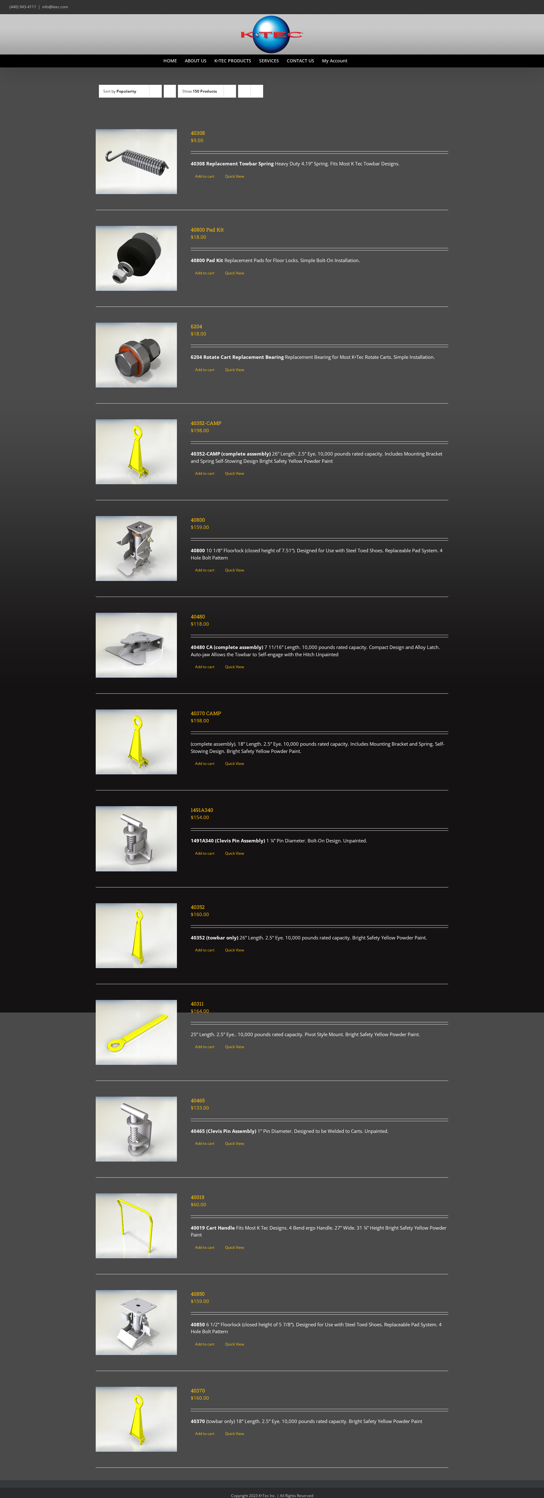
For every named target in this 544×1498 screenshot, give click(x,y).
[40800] (136, 548)
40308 (198, 132)
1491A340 (202, 809)
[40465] (136, 1129)
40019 (197, 1197)
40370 (198, 1390)
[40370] (136, 1419)
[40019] (136, 1225)
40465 (198, 1100)
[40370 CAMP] (136, 741)
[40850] (136, 1322)
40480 (198, 616)
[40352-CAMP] (136, 451)
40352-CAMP (206, 423)
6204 (196, 326)
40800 (198, 519)
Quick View (234, 176)
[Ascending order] (170, 91)
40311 (197, 1003)
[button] (371, 61)
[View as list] (257, 91)
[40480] (136, 645)
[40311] (136, 1032)
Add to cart (204, 176)
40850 (198, 1293)
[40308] (136, 161)
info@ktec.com (55, 6)
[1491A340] (136, 838)
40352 (198, 907)
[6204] (136, 355)
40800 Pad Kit (207, 229)
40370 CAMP (206, 713)
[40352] (136, 935)
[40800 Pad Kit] (136, 258)
